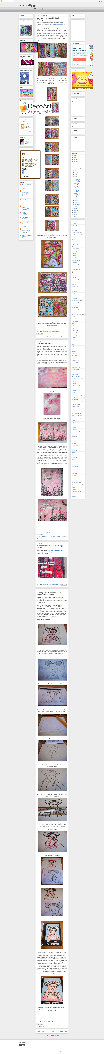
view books (29, 132)
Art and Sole (25, 212)
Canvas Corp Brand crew (77, 271)
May (76, 176)
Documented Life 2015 (77, 314)
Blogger (60, 1051)
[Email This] (37, 334)
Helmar (73, 344)
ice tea (73, 358)
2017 (75, 157)
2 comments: (55, 1022)
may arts (74, 383)
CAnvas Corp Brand (76, 269)
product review (75, 431)
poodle (73, 422)
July (76, 172)
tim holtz (74, 475)
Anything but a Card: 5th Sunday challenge (77, 180)
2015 (75, 161)
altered (73, 230)
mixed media (75, 399)
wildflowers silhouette (43, 450)
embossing (74, 325)
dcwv (73, 305)
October (77, 166)
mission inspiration (76, 395)
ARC (73, 239)
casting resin (75, 279)
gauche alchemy (75, 330)
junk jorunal (74, 369)
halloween (74, 339)
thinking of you (75, 471)
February (77, 204)
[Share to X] (40, 334)
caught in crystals (76, 282)
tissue (73, 477)
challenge (74, 284)
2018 (75, 155)
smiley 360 (74, 443)
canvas (73, 262)
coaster (73, 293)
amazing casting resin (77, 232)
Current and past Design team (34, 8)
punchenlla (74, 434)
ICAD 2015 (74, 353)
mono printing (47, 336)
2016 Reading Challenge (26, 122)
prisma (73, 429)
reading (73, 438)
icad (73, 351)
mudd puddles (75, 408)
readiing (74, 436)
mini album (74, 390)
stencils (73, 452)
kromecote (74, 374)
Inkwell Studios (25, 222)
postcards (74, 424)
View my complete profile (27, 142)
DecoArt (74, 307)
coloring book (75, 302)
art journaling (44, 536)
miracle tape (74, 392)
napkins (73, 420)
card (73, 275)
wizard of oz (74, 494)
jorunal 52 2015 (75, 360)
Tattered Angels (75, 466)
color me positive (76, 300)
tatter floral (74, 464)
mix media (74, 397)
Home (22, 8)
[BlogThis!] (38, 334)
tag (72, 461)
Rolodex (74, 441)
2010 (75, 216)
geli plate (74, 335)
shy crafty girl (28, 5)
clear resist (74, 291)
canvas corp (74, 264)
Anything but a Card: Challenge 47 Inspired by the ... (77, 196)
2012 (75, 212)
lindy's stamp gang (76, 376)
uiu (72, 480)
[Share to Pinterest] (42, 334)
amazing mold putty (76, 234)
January (77, 206)
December (77, 163)
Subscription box (75, 454)
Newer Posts (40, 1031)
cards (73, 277)
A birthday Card (25, 213)
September (77, 168)
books (73, 257)
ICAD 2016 (74, 355)
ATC (73, 246)
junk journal (74, 372)
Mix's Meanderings (26, 184)
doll (73, 316)
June (76, 174)
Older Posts (63, 1031)
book (73, 255)
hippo (73, 346)
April (76, 200)
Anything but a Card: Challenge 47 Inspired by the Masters (49, 594)
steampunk (74, 450)
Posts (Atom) (55, 1035)
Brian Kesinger (75, 260)
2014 (75, 208)
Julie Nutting (74, 367)
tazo (73, 468)
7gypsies (74, 223)
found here (64, 351)
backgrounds (75, 248)
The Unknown (24, 218)
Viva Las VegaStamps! (56, 550)
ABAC (42, 336)
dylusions (74, 321)
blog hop (74, 253)
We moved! (24, 236)
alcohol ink (74, 227)
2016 (75, 159)
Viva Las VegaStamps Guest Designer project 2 (77, 189)
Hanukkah (74, 342)
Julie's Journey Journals (25, 200)
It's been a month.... (26, 208)
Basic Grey (74, 251)
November (77, 164)
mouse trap (74, 406)
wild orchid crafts (75, 491)
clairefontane (75, 289)
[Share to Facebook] (41, 334)
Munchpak (74, 411)
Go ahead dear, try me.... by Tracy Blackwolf (25, 194)
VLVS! (38, 538)
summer (74, 457)
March (76, 202)
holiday (73, 348)
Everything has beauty (45, 344)
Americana (74, 237)
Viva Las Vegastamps (57, 336)
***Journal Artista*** (26, 229)
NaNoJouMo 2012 (76, 413)
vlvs (64, 336)
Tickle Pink (74, 473)
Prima (73, 427)
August (76, 170)
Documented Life (76, 312)
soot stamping (75, 445)
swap (73, 459)
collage (73, 298)
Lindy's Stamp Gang (27, 235)
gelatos (73, 332)
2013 (75, 210)
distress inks (74, 309)
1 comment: (55, 584)
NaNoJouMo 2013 (76, 415)
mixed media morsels (77, 401)
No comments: (55, 532)
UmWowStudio (51, 536)
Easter (73, 323)
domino (73, 318)
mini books (74, 388)
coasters (74, 295)
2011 (75, 214)
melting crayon (75, 385)
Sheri (26, 125)
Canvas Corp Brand (76, 267)
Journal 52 (74, 362)
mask (73, 381)
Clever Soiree (25, 217)
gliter (73, 337)
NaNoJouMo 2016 (76, 418)
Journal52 (74, 365)
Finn (73, 328)
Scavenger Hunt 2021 (26, 202)
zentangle (74, 496)
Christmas (74, 286)
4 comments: (55, 331)
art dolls (73, 241)
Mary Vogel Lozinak (76, 378)
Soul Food (74, 448)
